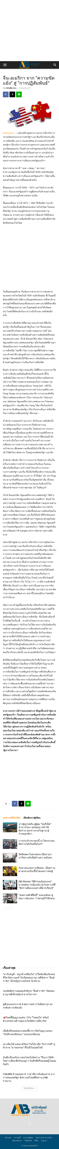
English (44, 1140)
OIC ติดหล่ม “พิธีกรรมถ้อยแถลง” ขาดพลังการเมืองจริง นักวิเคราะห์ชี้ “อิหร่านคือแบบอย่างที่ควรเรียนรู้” (37, 884)
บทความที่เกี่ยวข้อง (11, 818)
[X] (12, 94)
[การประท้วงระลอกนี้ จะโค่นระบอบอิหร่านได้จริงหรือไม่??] (10, 844)
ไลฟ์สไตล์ (28, 1140)
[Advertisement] (29, 30)
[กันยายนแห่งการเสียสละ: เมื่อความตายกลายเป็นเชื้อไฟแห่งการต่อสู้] (10, 871)
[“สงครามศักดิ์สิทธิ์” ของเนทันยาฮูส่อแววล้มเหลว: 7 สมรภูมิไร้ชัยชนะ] (10, 898)
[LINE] (19, 94)
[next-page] (9, 909)
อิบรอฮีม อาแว (11, 88)
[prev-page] (4, 909)
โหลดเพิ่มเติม (29, 1088)
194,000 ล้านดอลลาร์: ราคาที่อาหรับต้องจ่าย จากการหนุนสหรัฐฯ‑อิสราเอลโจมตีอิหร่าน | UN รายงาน (29, 1077)
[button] (4, 65)
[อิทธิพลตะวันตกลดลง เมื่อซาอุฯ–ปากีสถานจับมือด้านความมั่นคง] (10, 858)
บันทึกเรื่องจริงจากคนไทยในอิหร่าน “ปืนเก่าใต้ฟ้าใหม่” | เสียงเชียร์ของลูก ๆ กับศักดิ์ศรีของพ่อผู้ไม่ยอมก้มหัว (29, 1061)
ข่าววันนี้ (17, 1137)
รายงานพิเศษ (28, 1137)
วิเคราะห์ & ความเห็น (44, 1137)
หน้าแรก (8, 1137)
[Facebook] (6, 94)
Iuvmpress (8, 132)
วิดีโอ (36, 1140)
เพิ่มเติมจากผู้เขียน (31, 818)
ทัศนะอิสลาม (17, 1140)
